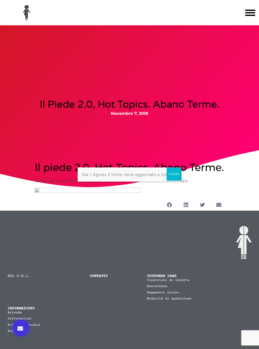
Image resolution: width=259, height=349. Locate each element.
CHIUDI (174, 174)
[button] (20, 327)
